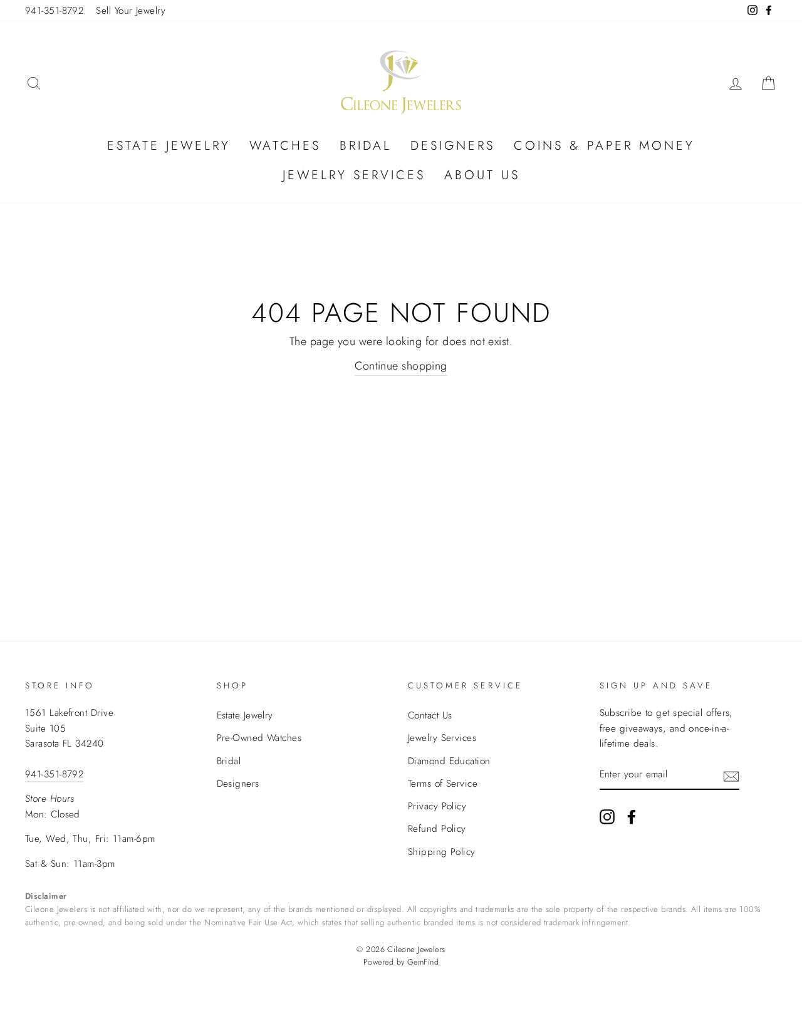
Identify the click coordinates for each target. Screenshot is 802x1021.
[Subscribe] (731, 775)
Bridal (366, 146)
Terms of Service (442, 783)
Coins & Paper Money (604, 146)
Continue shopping (401, 366)
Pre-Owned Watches (259, 738)
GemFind (423, 962)
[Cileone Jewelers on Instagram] (607, 816)
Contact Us (430, 715)
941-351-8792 (54, 11)
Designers (452, 146)
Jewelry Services (354, 175)
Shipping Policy (442, 852)
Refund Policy (437, 829)
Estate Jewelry (169, 146)
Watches (285, 146)
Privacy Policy (437, 806)
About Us (482, 175)
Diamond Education (449, 761)
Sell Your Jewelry (130, 11)
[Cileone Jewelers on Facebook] (631, 816)
